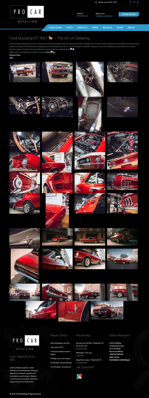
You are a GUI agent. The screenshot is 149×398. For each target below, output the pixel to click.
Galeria (120, 27)
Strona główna (55, 27)
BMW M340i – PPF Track (84, 353)
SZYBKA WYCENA (128, 14)
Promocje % (82, 27)
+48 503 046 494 (82, 16)
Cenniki (95, 27)
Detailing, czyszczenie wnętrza (60, 358)
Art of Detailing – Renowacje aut (61, 367)
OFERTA (69, 27)
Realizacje (107, 27)
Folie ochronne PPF (57, 347)
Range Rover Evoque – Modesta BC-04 (88, 360)
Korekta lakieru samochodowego (61, 363)
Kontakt (131, 27)
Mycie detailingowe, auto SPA (60, 343)
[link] (48, 52)
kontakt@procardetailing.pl (104, 16)
